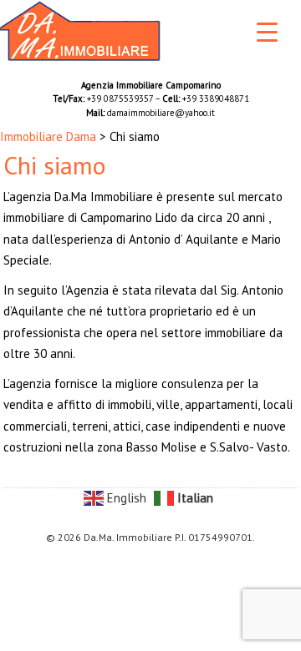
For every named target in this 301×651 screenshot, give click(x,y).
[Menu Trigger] (267, 31)
